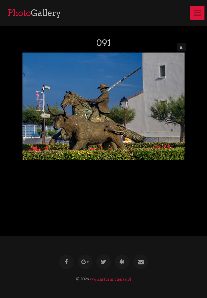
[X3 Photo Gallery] (122, 262)
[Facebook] (66, 262)
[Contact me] (140, 262)
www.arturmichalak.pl (110, 279)
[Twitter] (103, 262)
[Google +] (85, 262)
